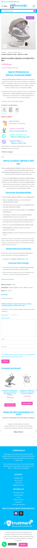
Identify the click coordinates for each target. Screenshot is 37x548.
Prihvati (23, 544)
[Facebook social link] (6, 290)
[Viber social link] (10, 290)
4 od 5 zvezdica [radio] (15, 315)
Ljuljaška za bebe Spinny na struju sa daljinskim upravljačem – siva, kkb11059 (10, 393)
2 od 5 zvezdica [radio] (12, 315)
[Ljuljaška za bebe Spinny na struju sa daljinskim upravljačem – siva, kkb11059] (10, 380)
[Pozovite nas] (4, 544)
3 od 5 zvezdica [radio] (13, 315)
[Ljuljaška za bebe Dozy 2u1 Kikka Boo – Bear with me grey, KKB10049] (27, 380)
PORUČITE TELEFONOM (16, 128)
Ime (2, 339)
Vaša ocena (5, 315)
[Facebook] (16, 513)
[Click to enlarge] (5, 46)
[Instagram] (21, 513)
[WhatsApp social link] (8, 290)
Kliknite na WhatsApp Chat (20, 137)
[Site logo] (18, 6)
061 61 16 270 (5, 2)
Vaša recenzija (5, 318)
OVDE (26, 259)
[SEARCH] (34, 11)
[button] (10, 405)
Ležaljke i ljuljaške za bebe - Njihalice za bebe (14, 54)
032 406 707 (15, 2)
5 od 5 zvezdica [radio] (16, 315)
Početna (3, 52)
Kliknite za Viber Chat (18, 143)
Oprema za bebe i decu (14, 52)
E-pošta (4, 347)
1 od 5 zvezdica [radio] (11, 315)
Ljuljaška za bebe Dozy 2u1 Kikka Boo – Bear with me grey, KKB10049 (27, 392)
